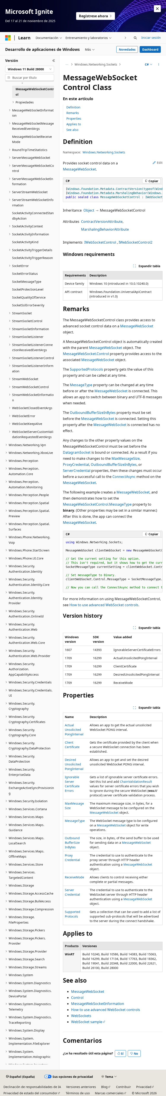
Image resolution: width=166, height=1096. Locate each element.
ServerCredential (76, 470)
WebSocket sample (86, 1021)
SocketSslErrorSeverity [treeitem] (28, 305)
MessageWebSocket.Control (86, 353)
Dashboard (150, 49)
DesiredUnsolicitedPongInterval (74, 764)
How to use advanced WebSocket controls (103, 605)
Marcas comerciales (109, 1093)
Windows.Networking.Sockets (96, 64)
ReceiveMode (74, 877)
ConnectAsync (124, 476)
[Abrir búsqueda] (135, 38)
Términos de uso (78, 1093)
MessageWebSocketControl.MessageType (97, 504)
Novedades (127, 49)
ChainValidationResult (136, 781)
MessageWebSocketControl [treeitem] (35, 91)
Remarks (72, 113)
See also (72, 130)
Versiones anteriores (81, 1087)
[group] (113, 193)
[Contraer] (53, 60)
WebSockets (81, 1015)
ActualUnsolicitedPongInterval (74, 729)
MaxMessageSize (126, 458)
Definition (73, 107)
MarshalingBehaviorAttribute (105, 229)
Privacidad (143, 1087)
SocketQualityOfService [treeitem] (29, 297)
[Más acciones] (159, 64)
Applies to (73, 124)
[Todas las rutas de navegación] (66, 64)
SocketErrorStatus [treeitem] (25, 274)
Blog (104, 1087)
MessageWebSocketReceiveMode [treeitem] (32, 139)
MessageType (81, 384)
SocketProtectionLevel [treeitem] (27, 289)
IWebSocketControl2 (135, 242)
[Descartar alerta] (157, 8)
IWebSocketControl (100, 242)
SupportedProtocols (86, 369)
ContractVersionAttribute (102, 221)
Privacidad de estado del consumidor (30, 1093)
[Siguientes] (125, 37)
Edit (160, 163)
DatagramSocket (77, 452)
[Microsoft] (8, 38)
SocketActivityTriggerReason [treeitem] (32, 258)
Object (88, 210)
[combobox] (29, 69)
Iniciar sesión (151, 37)
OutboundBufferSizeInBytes (93, 412)
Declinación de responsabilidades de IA (32, 1087)
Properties (73, 118)
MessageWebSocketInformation (97, 1003)
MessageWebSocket (79, 169)
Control (77, 997)
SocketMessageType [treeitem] (26, 282)
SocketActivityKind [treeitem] (25, 242)
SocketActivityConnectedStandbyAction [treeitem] (33, 215)
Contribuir (123, 1087)
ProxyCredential (76, 464)
